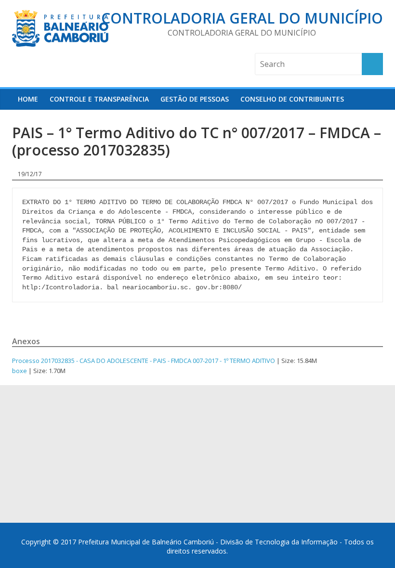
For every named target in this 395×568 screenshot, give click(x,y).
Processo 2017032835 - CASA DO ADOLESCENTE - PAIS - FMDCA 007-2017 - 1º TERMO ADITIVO (143, 360)
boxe (19, 370)
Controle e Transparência (99, 98)
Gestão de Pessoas (194, 98)
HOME (28, 98)
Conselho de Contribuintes (292, 98)
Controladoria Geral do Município (242, 18)
